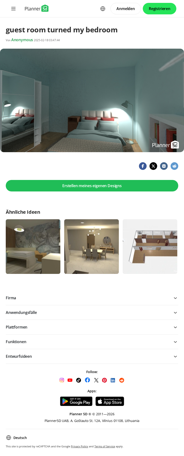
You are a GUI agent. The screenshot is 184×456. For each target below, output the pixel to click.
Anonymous (22, 39)
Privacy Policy (79, 446)
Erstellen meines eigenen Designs (92, 185)
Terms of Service (104, 446)
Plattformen (16, 327)
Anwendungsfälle (21, 312)
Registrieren (159, 8)
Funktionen (16, 341)
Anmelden (125, 8)
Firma (11, 297)
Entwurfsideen (19, 356)
